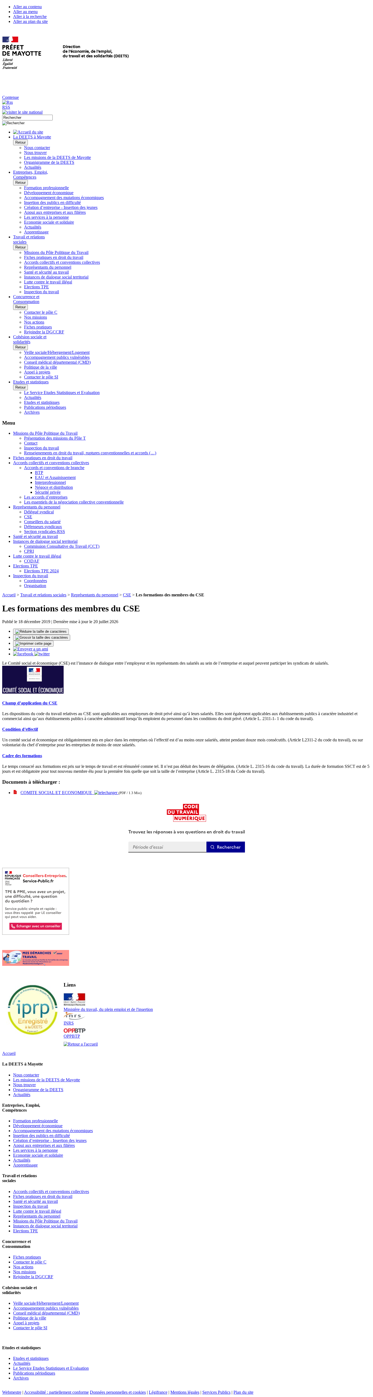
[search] (27, 117)
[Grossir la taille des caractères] (41, 638)
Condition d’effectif (20, 729)
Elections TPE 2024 (41, 571)
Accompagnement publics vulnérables (57, 357)
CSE (28, 516)
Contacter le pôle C (40, 312)
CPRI (29, 551)
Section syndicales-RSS (44, 531)
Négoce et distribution (54, 487)
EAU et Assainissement (55, 477)
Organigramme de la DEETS (49, 162)
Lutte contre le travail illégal (48, 282)
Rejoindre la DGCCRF (44, 332)
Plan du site (243, 1392)
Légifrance (158, 1392)
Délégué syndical (39, 512)
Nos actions (34, 322)
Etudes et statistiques (42, 402)
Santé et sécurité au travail (46, 272)
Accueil (9, 595)
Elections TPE (36, 287)
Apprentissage (36, 232)
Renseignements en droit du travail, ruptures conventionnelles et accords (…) (90, 453)
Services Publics (216, 1392)
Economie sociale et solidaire (49, 222)
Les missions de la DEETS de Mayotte (57, 157)
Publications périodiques (45, 407)
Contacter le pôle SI (41, 377)
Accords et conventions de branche (54, 467)
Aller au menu (25, 11)
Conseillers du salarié (42, 521)
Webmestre (11, 1392)
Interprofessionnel (50, 482)
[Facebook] (23, 654)
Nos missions (35, 317)
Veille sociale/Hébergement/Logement (57, 352)
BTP (39, 472)
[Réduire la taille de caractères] (41, 632)
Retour (20, 142)
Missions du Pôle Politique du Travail (56, 252)
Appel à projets (37, 372)
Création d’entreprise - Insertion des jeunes (60, 207)
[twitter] (42, 654)
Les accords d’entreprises (45, 497)
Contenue (10, 97)
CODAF (31, 561)
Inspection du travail (41, 291)
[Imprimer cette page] (33, 644)
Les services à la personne (46, 217)
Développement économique (48, 192)
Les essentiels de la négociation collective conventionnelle (74, 502)
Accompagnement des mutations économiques (64, 197)
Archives (32, 412)
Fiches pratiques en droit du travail (53, 257)
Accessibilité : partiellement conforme (56, 1392)
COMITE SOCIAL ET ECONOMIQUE (57, 792)
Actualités (32, 167)
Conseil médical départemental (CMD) (57, 362)
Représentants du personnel (47, 267)
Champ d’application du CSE (29, 703)
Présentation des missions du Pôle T (55, 438)
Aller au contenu (27, 6)
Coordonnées (35, 580)
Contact (30, 443)
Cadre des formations (22, 755)
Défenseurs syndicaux (43, 526)
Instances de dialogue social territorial (56, 277)
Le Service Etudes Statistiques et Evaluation (62, 392)
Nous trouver (35, 152)
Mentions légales (184, 1392)
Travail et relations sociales (43, 595)
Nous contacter (37, 147)
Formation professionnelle (46, 187)
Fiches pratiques (38, 327)
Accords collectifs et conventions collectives (62, 262)
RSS (6, 107)
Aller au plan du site (30, 21)
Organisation (35, 585)
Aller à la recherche (30, 16)
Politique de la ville (40, 367)
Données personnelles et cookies (118, 1392)
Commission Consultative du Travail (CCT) (61, 546)
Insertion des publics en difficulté (52, 202)
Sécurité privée (48, 492)
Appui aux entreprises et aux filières (55, 212)
